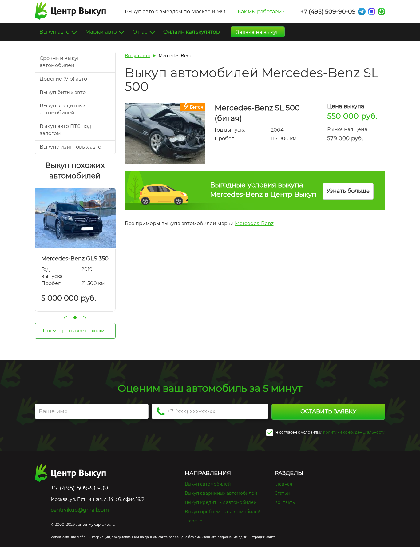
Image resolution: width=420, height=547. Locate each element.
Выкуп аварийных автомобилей (221, 493)
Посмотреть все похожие (75, 331)
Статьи (282, 493)
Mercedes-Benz (254, 223)
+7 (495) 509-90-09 (328, 11)
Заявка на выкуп (257, 32)
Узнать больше (348, 191)
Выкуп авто (55, 32)
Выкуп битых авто (63, 92)
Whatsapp (381, 11)
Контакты (285, 502)
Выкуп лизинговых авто (70, 147)
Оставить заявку (328, 411)
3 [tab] (84, 318)
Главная (283, 484)
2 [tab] (75, 318)
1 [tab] (66, 318)
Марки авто (101, 32)
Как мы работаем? (261, 11)
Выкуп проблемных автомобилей (223, 511)
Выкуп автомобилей (208, 484)
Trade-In (193, 521)
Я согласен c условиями (298, 432)
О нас (141, 32)
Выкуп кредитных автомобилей (221, 502)
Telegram (362, 11)
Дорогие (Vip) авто (63, 79)
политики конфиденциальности (354, 432)
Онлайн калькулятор (191, 32)
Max (371, 11)
